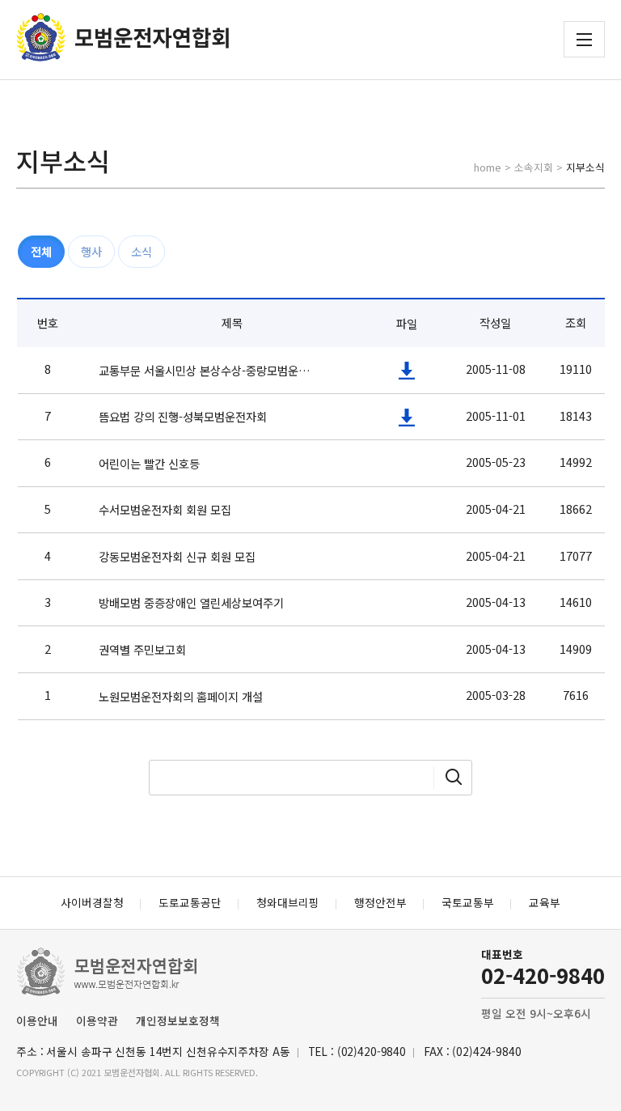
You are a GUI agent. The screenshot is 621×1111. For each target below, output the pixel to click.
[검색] (453, 777)
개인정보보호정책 (178, 1020)
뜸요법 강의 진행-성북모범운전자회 (183, 416)
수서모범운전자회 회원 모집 (165, 509)
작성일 (495, 322)
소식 (141, 251)
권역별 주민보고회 (142, 649)
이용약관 (97, 1020)
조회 (575, 322)
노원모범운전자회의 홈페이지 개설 (181, 696)
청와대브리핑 (287, 902)
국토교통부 (467, 902)
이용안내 (37, 1020)
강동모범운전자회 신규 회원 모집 (177, 556)
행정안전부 (380, 902)
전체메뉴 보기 (584, 39)
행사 (91, 251)
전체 (41, 251)
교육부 (544, 902)
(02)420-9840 (371, 1051)
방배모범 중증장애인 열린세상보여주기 (191, 602)
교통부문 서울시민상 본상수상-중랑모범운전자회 (209, 370)
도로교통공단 (190, 902)
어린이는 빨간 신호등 (149, 463)
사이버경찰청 (92, 902)
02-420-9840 (543, 975)
